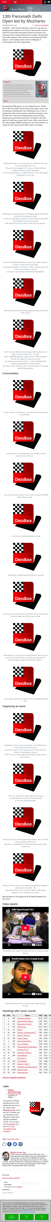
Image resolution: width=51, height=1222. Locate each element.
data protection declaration (28, 1212)
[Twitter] (15, 1144)
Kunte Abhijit (22, 1061)
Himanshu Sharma (24, 1053)
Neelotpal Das (22, 1072)
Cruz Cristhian (22, 1044)
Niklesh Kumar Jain (18, 1152)
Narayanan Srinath (24, 1024)
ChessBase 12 (11, 1124)
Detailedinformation (11, 1217)
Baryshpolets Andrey (25, 1021)
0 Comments (44, 25)
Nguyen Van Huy (23, 1035)
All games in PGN (14, 1094)
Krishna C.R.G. (23, 1050)
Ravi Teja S (21, 1058)
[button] (15, 2)
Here (26, 1208)
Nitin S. (20, 1030)
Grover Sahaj (22, 1038)
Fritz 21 (7, 82)
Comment (5, 1190)
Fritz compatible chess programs (9, 1129)
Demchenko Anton (24, 1041)
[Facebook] (9, 1144)
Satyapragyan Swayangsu (27, 1047)
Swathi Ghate (22, 1070)
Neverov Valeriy (23, 1064)
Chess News (17, 9)
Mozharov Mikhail (24, 1018)
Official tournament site (14, 1091)
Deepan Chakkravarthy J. (27, 1032)
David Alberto (22, 1055)
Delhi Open (11, 1139)
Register (19, 1187)
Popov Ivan (21, 1027)
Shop (4, 2)
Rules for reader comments (11, 1178)
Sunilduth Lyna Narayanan (27, 1067)
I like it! (37, 25)
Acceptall (42, 1217)
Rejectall (26, 1217)
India (17, 1139)
